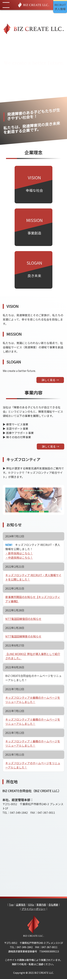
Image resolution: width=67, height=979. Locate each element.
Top (11, 904)
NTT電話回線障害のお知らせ (23, 636)
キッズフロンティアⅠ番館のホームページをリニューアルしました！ (32, 743)
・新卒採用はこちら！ (19, 553)
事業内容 (41, 904)
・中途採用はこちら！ (19, 557)
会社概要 (53, 904)
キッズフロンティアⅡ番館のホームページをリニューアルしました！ (32, 721)
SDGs (31, 904)
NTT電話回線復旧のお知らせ (23, 619)
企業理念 (21, 904)
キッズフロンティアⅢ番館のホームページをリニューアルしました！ (32, 699)
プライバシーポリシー (33, 909)
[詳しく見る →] (50, 455)
